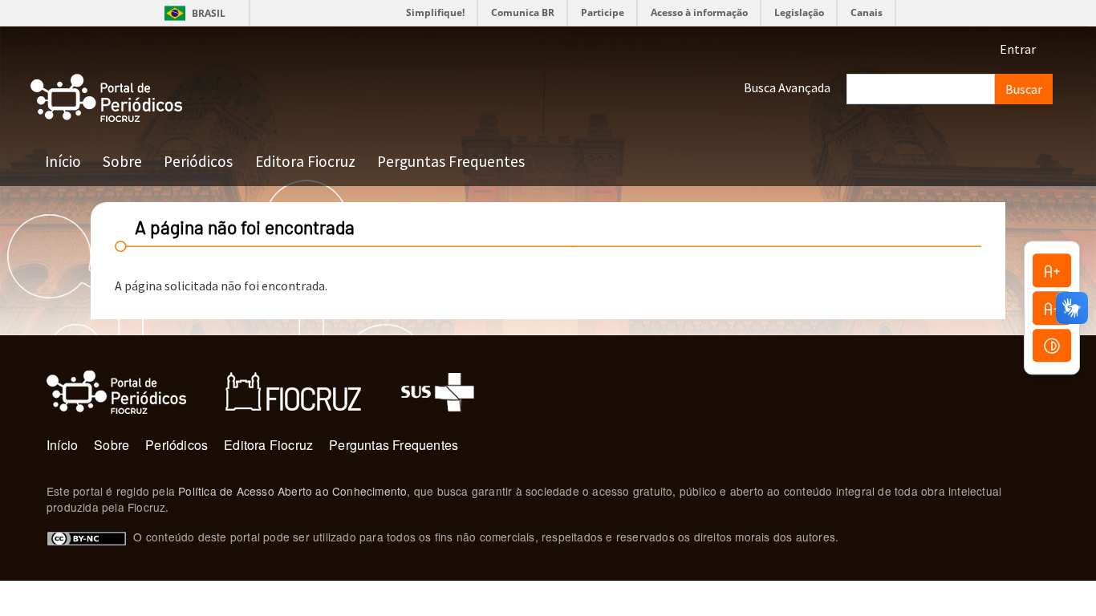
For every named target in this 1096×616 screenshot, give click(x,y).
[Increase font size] (1052, 270)
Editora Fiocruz (305, 161)
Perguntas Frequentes (451, 161)
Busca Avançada (787, 87)
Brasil (192, 13)
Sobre (122, 161)
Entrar (1018, 49)
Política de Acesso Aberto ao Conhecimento (292, 491)
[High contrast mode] (1052, 346)
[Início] (106, 98)
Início (63, 161)
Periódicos (198, 161)
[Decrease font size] (1052, 308)
